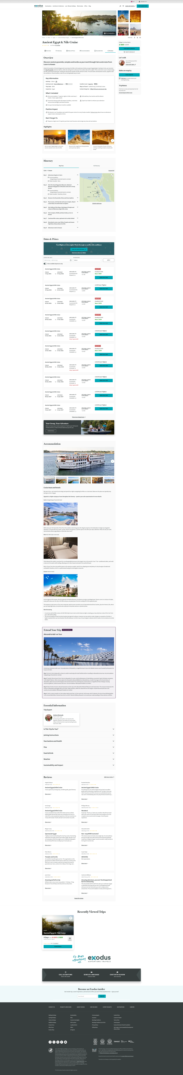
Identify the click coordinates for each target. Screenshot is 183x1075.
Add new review (108, 777)
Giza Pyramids (49, 70)
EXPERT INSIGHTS (107, 1007)
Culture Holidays (52, 1020)
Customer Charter (117, 1017)
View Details (51, 430)
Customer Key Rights (74, 1020)
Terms (126, 999)
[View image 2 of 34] (123, 16)
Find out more (94, 112)
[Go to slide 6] (109, 480)
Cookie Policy (117, 1015)
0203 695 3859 (129, 6)
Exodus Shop (51, 1029)
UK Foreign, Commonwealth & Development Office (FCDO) (123, 1028)
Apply (108, 260)
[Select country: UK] (133, 1)
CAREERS (132, 1007)
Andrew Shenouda (58, 715)
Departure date (48, 257)
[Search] (120, 6)
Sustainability (73, 1015)
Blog (90, 6)
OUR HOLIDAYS (93, 1007)
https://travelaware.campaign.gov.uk (109, 1053)
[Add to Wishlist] (70, 918)
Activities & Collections (58, 6)
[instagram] (57, 1042)
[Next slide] (112, 140)
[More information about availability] (74, 275)
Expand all (111, 170)
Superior (90, 84)
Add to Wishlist (130, 52)
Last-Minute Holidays (70, 6)
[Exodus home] (38, 6)
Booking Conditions (96, 1020)
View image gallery (110, 33)
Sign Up (102, 996)
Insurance (94, 1017)
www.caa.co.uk (80, 1061)
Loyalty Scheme (73, 1025)
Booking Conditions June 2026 (98, 1022)
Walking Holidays (52, 1015)
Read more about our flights (79, 252)
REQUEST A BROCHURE (65, 1007)
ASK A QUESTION (142, 6)
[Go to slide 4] (85, 480)
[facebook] (50, 1042)
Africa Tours (51, 1027)
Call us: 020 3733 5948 (78, 249)
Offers (85, 6)
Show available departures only (55, 263)
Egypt (54, 37)
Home (43, 37)
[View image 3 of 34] (135, 16)
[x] (53, 1042)
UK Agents (72, 1029)
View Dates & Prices (129, 48)
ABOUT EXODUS (81, 1007)
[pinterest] (61, 1042)
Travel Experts (117, 1022)
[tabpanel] (79, 200)
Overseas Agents (95, 1015)
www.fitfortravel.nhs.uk (127, 1056)
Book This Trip (106, 277)
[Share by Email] (140, 37)
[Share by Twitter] (137, 37)
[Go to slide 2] (61, 480)
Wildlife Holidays (52, 1022)
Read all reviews (78, 898)
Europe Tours (51, 1025)
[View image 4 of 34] (123, 29)
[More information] (64, 84)
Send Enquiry (129, 74)
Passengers (76, 257)
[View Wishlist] (123, 6)
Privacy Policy (121, 999)
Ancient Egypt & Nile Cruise (125, 92)
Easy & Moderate (58, 84)
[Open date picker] (71, 260)
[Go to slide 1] (49, 480)
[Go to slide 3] (73, 480)
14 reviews (57, 45)
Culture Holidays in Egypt (63, 37)
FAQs (71, 1017)
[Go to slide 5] (97, 480)
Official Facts (95, 1027)
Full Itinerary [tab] (96, 165)
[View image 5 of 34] (135, 29)
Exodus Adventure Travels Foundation (122, 1025)
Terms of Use (116, 1020)
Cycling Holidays (52, 1017)
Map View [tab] (61, 165)
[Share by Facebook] (134, 37)
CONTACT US (52, 1007)
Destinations (48, 6)
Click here (123, 78)
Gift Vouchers (73, 1022)
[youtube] (65, 1042)
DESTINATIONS (120, 1007)
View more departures (78, 417)
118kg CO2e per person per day (98, 89)
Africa (49, 37)
